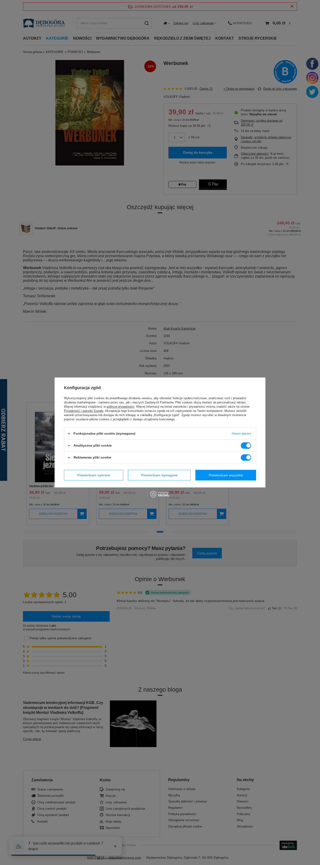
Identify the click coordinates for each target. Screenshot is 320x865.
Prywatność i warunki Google (83, 411)
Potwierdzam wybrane (93, 475)
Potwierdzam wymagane (159, 475)
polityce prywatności (120, 406)
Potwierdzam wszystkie (226, 475)
